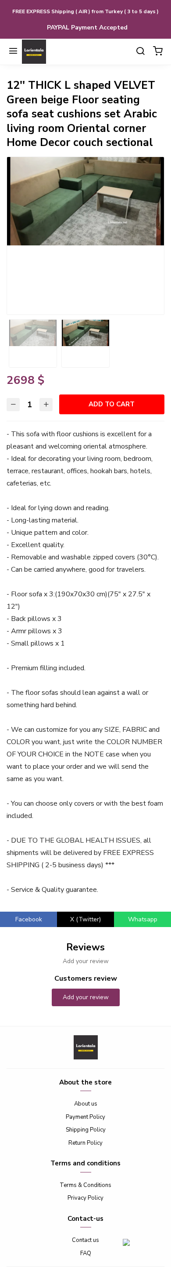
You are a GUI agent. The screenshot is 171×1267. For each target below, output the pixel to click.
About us (85, 1104)
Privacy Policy (85, 1198)
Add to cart (112, 404)
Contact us (85, 1240)
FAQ (85, 1253)
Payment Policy (85, 1117)
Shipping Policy (86, 1130)
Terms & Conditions (85, 1185)
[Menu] (13, 51)
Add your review (86, 997)
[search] (140, 51)
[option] (85, 201)
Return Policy (85, 1143)
